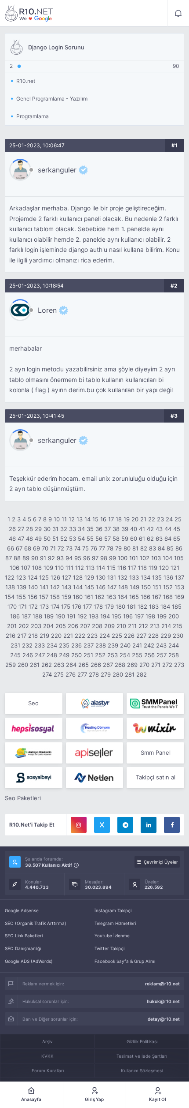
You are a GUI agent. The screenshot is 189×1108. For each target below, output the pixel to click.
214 (166, 625)
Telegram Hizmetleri (115, 923)
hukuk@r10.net (163, 1001)
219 (44, 635)
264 (71, 664)
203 (36, 625)
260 (23, 664)
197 (139, 616)
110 (59, 567)
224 (104, 635)
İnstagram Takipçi (112, 910)
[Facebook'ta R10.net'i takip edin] (172, 825)
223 (92, 635)
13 (79, 519)
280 (118, 674)
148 (123, 587)
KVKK (47, 1056)
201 (12, 625)
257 (161, 655)
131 (111, 577)
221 (68, 635)
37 (107, 528)
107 (25, 567)
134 (145, 577)
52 (63, 538)
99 (112, 557)
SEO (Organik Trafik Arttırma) (35, 923)
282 (141, 674)
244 (173, 645)
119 (153, 567)
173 (44, 606)
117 (132, 567)
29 (38, 528)
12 (72, 519)
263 (59, 664)
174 (55, 606)
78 (110, 548)
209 (109, 625)
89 (25, 557)
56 (98, 538)
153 (179, 587)
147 (111, 587)
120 (164, 567)
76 (94, 548)
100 (122, 557)
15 (95, 519)
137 (179, 577)
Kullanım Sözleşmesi (142, 1070)
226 (129, 635)
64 (167, 538)
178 (98, 606)
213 (155, 625)
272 (167, 664)
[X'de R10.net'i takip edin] (102, 825)
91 (43, 557)
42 (150, 528)
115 (111, 567)
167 (156, 596)
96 (86, 557)
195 (116, 616)
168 (168, 596)
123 (21, 577)
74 (77, 548)
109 (48, 567)
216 (10, 635)
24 (169, 519)
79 (118, 548)
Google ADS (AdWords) (29, 961)
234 (52, 645)
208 (97, 625)
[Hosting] (95, 703)
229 (165, 635)
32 (63, 528)
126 (55, 577)
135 (157, 577)
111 (69, 567)
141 (44, 587)
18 (119, 519)
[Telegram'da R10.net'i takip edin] (125, 825)
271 (155, 664)
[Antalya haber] (33, 753)
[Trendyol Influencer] (155, 728)
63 (159, 538)
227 (141, 635)
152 (168, 587)
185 (177, 606)
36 (98, 528)
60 (133, 538)
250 (76, 655)
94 (69, 557)
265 (83, 664)
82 (143, 548)
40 (133, 528)
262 (46, 664)
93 (60, 557)
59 (124, 538)
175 (65, 606)
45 (176, 528)
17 (111, 519)
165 (134, 596)
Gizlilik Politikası (142, 1041)
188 (37, 616)
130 (100, 577)
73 (69, 548)
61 (142, 538)
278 (94, 674)
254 (125, 655)
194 (105, 616)
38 (116, 528)
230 (178, 635)
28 (29, 528)
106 (14, 567)
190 (60, 616)
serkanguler (57, 169)
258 (173, 655)
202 (23, 625)
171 (22, 606)
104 (167, 557)
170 (12, 606)
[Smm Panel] (33, 728)
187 (26, 616)
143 (66, 587)
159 (66, 596)
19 (127, 519)
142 (55, 587)
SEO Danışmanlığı (23, 948)
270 (144, 664)
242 (149, 645)
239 (113, 645)
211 (132, 625)
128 (78, 577)
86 (178, 548)
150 (146, 587)
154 (10, 596)
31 (55, 528)
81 (135, 548)
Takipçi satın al (155, 777)
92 (51, 557)
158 (55, 596)
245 (15, 655)
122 (10, 577)
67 (19, 548)
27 (21, 528)
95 (77, 557)
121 (175, 567)
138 (10, 587)
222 (80, 635)
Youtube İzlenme (112, 935)
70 (45, 548)
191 (71, 616)
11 (64, 519)
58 (116, 538)
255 (137, 655)
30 (47, 528)
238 (100, 645)
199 (162, 616)
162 (100, 596)
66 (10, 548)
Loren (47, 310)
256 (149, 655)
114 (100, 567)
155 (21, 596)
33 (72, 528)
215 (177, 625)
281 (129, 674)
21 (143, 519)
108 (37, 567)
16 (103, 519)
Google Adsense (22, 910)
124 (32, 577)
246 (27, 655)
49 (38, 538)
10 (57, 519)
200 (173, 616)
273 (179, 664)
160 (78, 596)
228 (153, 635)
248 (52, 655)
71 (53, 548)
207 (85, 625)
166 (145, 596)
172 (33, 606)
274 (47, 674)
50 (47, 538)
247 (40, 655)
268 (120, 664)
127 (66, 577)
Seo (33, 703)
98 (103, 557)
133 (134, 577)
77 (102, 548)
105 (179, 557)
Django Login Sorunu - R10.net (29, 13)
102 (144, 557)
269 (132, 664)
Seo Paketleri (23, 797)
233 (39, 645)
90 (34, 557)
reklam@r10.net (162, 983)
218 (33, 635)
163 (111, 596)
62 (150, 538)
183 (154, 606)
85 (170, 548)
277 (82, 674)
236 (76, 645)
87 (8, 557)
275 (59, 674)
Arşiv (47, 1041)
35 (90, 528)
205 (60, 625)
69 (36, 548)
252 (100, 655)
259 (10, 664)
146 (100, 587)
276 (70, 674)
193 (93, 616)
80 (127, 548)
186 (15, 616)
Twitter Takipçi (109, 948)
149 (134, 587)
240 (125, 645)
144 (78, 587)
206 (73, 625)
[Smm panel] (155, 703)
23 (160, 519)
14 (87, 519)
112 (79, 567)
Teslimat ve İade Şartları (141, 1056)
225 (117, 635)
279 (106, 674)
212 (143, 625)
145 (89, 587)
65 (176, 538)
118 (142, 567)
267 (108, 664)
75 (85, 548)
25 (178, 519)
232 (27, 645)
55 (90, 538)
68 (27, 548)
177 (87, 606)
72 (61, 548)
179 (109, 606)
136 (168, 577)
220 (56, 635)
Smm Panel (156, 752)
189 (49, 616)
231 (15, 645)
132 (122, 577)
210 (121, 625)
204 (48, 625)
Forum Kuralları (48, 1070)
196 (128, 616)
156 (32, 596)
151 (157, 587)
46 (12, 538)
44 (167, 528)
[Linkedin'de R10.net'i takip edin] (148, 825)
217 (21, 635)
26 (12, 528)
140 (33, 587)
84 (161, 548)
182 (142, 606)
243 (161, 645)
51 (55, 538)
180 (120, 606)
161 (88, 596)
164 (122, 596)
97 (95, 557)
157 (43, 596)
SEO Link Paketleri (24, 935)
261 (35, 664)
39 (124, 528)
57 (107, 538)
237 (89, 645)
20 (134, 519)
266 (96, 664)
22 (151, 519)
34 (81, 528)
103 (156, 557)
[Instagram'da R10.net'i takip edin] (79, 825)
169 (179, 596)
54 (81, 538)
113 (90, 567)
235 (64, 645)
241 (137, 645)
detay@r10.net (164, 1019)
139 (21, 587)
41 (142, 528)
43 (159, 528)
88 (17, 557)
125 (44, 577)
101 (133, 557)
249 (64, 655)
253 (112, 655)
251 (88, 655)
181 (131, 606)
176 (76, 606)
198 (150, 616)
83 (152, 548)
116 (121, 567)
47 (21, 538)
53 (72, 538)
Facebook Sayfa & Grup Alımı (124, 961)
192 (82, 616)
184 (165, 606)
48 (29, 538)
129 (89, 577)
